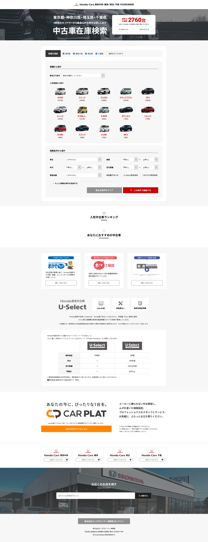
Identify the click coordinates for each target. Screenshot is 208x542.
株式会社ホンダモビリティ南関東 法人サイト (104, 521)
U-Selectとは (123, 29)
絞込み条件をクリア (104, 190)
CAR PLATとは (144, 29)
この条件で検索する (142, 190)
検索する (144, 496)
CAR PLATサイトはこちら (76, 429)
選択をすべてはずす (116, 53)
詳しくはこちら (61, 283)
